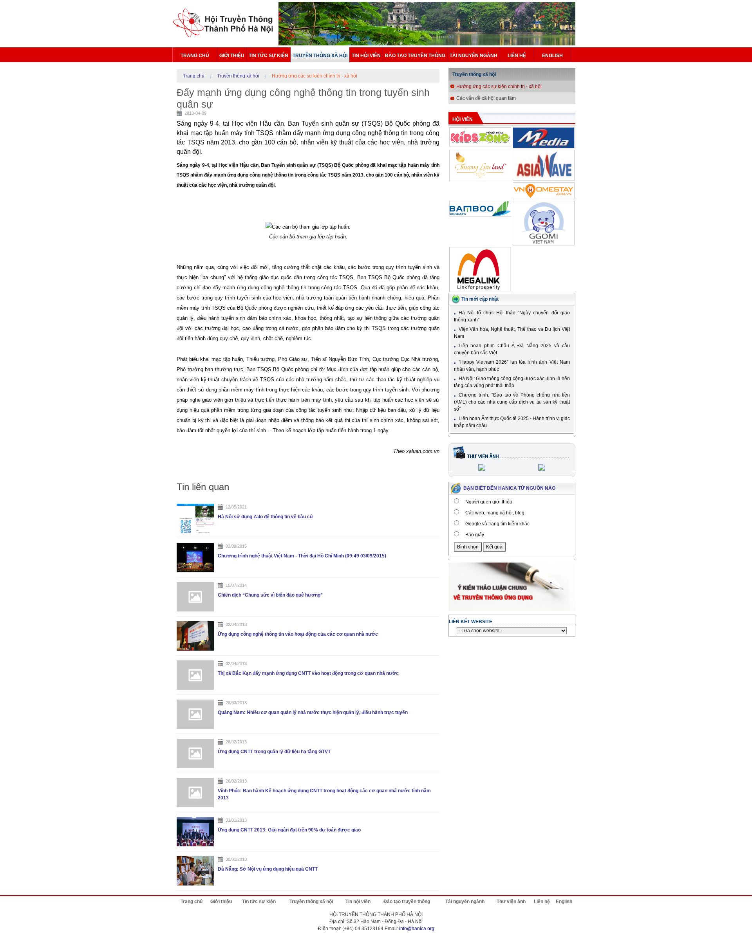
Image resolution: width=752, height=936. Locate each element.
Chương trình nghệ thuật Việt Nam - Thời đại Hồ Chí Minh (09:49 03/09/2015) (302, 556)
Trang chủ (195, 55)
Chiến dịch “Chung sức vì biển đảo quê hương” (270, 595)
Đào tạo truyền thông (415, 55)
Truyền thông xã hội (320, 55)
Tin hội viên (366, 55)
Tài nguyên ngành (473, 55)
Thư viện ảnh (511, 901)
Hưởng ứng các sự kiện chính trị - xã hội (314, 76)
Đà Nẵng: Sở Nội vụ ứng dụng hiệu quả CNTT (268, 869)
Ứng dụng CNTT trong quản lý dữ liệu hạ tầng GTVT (274, 751)
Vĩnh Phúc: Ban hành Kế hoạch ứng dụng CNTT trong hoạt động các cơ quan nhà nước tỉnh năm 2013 (324, 794)
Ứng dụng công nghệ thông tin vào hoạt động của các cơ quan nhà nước (298, 634)
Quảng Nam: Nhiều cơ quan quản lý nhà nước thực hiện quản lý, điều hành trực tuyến (313, 712)
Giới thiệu (231, 55)
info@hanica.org (416, 928)
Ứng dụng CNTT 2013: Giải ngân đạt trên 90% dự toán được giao (289, 830)
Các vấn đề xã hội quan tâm (486, 98)
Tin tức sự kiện (268, 55)
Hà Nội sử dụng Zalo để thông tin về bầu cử (265, 516)
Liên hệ (517, 55)
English (552, 55)
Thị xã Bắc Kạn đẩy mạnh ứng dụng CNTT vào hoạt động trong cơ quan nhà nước (308, 673)
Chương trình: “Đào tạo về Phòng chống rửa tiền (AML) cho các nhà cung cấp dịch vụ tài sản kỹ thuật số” (512, 402)
